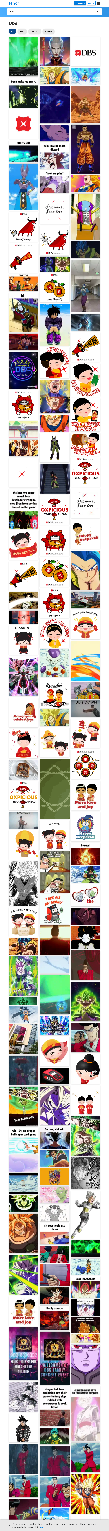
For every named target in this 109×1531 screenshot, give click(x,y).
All (12, 31)
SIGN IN (91, 3)
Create (81, 3)
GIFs (22, 31)
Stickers (35, 31)
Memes (48, 31)
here (41, 1527)
